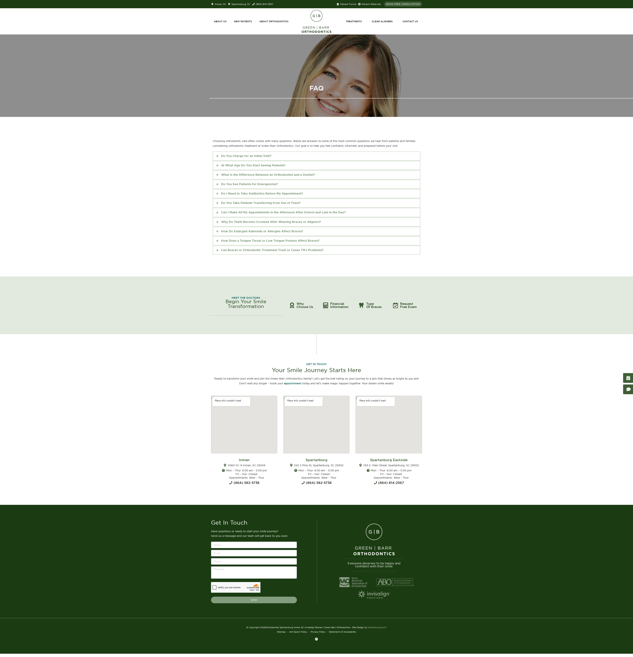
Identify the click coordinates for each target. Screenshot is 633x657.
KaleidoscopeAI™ (377, 627)
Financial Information (339, 305)
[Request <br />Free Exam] (395, 305)
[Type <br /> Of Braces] (361, 305)
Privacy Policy (318, 631)
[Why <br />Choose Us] (292, 305)
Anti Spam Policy (298, 631)
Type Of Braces (374, 305)
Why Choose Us (305, 305)
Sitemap (281, 631)
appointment (292, 383)
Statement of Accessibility (342, 631)
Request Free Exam (408, 305)
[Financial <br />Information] (326, 305)
